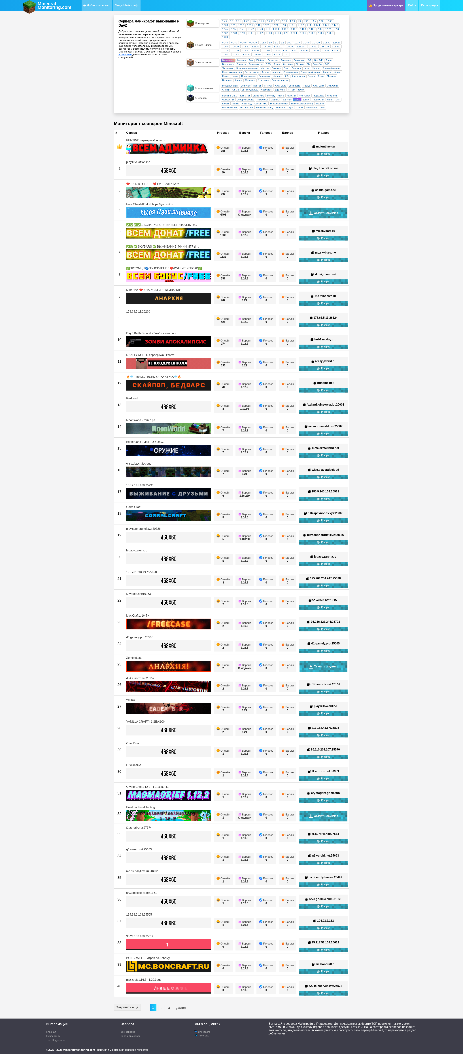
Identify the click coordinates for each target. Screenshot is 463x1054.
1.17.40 (266, 51)
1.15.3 (260, 29)
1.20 (286, 33)
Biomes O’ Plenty (264, 108)
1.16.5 (312, 29)
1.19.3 (269, 33)
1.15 (233, 29)
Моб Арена (332, 86)
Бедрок (311, 76)
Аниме (337, 72)
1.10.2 (225, 25)
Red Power (304, 96)
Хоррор (238, 80)
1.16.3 (294, 29)
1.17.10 (235, 51)
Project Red (318, 96)
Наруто (316, 68)
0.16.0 (263, 43)
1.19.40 (236, 55)
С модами (244, 214)
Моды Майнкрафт (127, 5)
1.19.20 (315, 51)
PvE (327, 64)
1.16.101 (278, 47)
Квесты (265, 72)
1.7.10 (270, 21)
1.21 (286, 55)
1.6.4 (254, 21)
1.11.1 (241, 25)
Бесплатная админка (247, 68)
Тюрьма (300, 64)
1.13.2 (301, 25)
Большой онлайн (331, 68)
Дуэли (321, 76)
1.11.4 (297, 43)
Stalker (306, 100)
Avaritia (235, 104)
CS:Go (235, 90)
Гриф (286, 68)
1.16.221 (336, 47)
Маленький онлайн (232, 72)
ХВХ (287, 76)
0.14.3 (234, 43)
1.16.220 (324, 47)
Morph (330, 100)
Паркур (306, 86)
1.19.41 (246, 55)
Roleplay (276, 68)
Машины (275, 100)
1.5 (231, 21)
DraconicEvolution (279, 104)
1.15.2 (251, 29)
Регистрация (429, 5)
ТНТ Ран (268, 86)
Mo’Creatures (246, 108)
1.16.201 (301, 47)
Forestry (271, 96)
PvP (309, 60)
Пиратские (299, 60)
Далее (181, 1008)
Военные (227, 80)
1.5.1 (238, 21)
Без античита (252, 72)
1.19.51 (267, 55)
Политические (248, 76)
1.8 (277, 21)
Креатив (241, 60)
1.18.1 (225, 33)
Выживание (228, 60)
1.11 (233, 25)
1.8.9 (292, 21)
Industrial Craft (229, 96)
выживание (125, 54)
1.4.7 (224, 21)
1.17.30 (245, 51)
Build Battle (294, 86)
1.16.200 (289, 47)
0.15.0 (243, 43)
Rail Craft (291, 96)
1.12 (258, 25)
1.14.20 (316, 43)
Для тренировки (280, 80)
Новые (235, 76)
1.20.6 (225, 37)
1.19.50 (257, 55)
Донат (329, 60)
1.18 (336, 29)
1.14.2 (326, 25)
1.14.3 (335, 25)
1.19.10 (304, 51)
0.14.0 (225, 43)
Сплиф (226, 90)
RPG (268, 64)
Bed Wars (245, 86)
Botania (320, 104)
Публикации (53, 1035)
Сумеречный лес (245, 100)
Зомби (301, 90)
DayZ (297, 100)
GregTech (332, 96)
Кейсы (225, 104)
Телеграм (203, 1035)
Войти (412, 5)
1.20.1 (294, 33)
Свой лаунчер (290, 72)
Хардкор (276, 72)
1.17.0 (225, 51)
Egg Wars (280, 90)
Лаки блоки (266, 90)
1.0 (270, 43)
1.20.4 (321, 33)
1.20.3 (312, 33)
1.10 (321, 21)
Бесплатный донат (310, 72)
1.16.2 (285, 29)
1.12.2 (275, 25)
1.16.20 (245, 47)
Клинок (299, 108)
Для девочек (298, 76)
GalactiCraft (228, 100)
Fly (308, 64)
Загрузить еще (127, 1007)
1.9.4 (313, 21)
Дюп (251, 60)
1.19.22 (325, 51)
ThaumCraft (318, 100)
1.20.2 (303, 33)
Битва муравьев (250, 90)
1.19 (242, 33)
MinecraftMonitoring (54, 5)
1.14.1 (317, 25)
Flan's (281, 96)
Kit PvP (291, 90)
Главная (51, 1031)
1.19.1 (251, 33)
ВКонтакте (203, 1031)
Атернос (277, 76)
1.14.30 (326, 43)
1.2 (282, 43)
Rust (322, 108)
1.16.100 (266, 47)
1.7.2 (261, 21)
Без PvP (318, 60)
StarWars (287, 100)
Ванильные (265, 76)
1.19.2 (260, 33)
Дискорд (327, 72)
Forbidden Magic (284, 108)
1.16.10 (235, 47)
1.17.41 (276, 51)
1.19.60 (277, 55)
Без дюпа (273, 60)
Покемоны (262, 100)
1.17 (320, 29)
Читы (306, 68)
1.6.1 (289, 43)
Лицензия (286, 60)
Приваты (241, 64)
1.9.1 (306, 21)
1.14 (309, 25)
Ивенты (265, 68)
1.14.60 (336, 43)
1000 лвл (260, 60)
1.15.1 (242, 29)
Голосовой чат (229, 108)
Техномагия (312, 108)
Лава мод (247, 104)
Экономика (227, 68)
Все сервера (127, 1031)
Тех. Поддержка (55, 1040)
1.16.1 (276, 29)
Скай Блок (318, 86)
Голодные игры (230, 86)
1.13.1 (292, 25)
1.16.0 (225, 47)
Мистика (331, 76)
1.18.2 (234, 33)
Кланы (276, 64)
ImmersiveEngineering (302, 104)
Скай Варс (280, 86)
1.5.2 (246, 21)
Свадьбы (317, 64)
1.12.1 (266, 25)
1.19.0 (295, 51)
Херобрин (288, 64)
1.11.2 (250, 25)
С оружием (263, 80)
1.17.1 (328, 29)
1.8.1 (284, 21)
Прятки (257, 86)
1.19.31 (226, 55)
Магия (225, 76)
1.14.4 (225, 29)
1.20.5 (330, 33)
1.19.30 (335, 51)
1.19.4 (278, 33)
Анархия (296, 68)
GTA (338, 100)
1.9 (299, 21)
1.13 (283, 25)
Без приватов (256, 64)
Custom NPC (260, 104)
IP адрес (325, 153)
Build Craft (244, 96)
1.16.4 (303, 29)
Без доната (228, 64)
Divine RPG (258, 96)
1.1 (276, 43)
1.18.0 (286, 51)
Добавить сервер (98, 5)
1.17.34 (255, 51)
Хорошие (250, 80)
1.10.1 (329, 21)
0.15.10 (253, 43)
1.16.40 (255, 47)
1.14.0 (306, 43)
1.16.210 (313, 47)
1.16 (268, 29)
